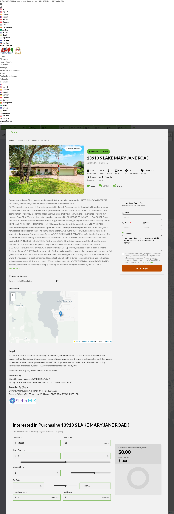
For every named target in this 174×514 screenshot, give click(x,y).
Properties (5, 62)
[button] (60, 314)
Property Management (10, 70)
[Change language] (2, 9)
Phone (128, 223)
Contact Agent (142, 268)
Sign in (9, 45)
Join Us (3, 73)
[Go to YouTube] (1, 6)
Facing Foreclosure (8, 76)
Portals (3, 64)
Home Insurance (20, 492)
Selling (3, 67)
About (3, 59)
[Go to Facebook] (1, 4)
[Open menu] (1, 123)
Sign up (3, 45)
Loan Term (67, 438)
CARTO (109, 341)
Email (147, 223)
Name (127, 212)
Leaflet (78, 341)
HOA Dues (67, 492)
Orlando (20, 140)
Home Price (18, 438)
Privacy (150, 262)
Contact (4, 82)
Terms (144, 262)
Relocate (4, 79)
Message (128, 233)
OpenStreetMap (89, 341)
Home (11, 140)
